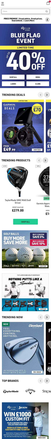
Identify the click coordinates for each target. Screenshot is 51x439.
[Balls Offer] (25, 249)
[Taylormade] (11, 391)
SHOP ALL (13, 77)
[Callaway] (31, 391)
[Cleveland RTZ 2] (23, 348)
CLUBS (37, 84)
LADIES (13, 84)
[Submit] (47, 11)
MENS (38, 77)
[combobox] (25, 11)
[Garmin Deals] (23, 126)
